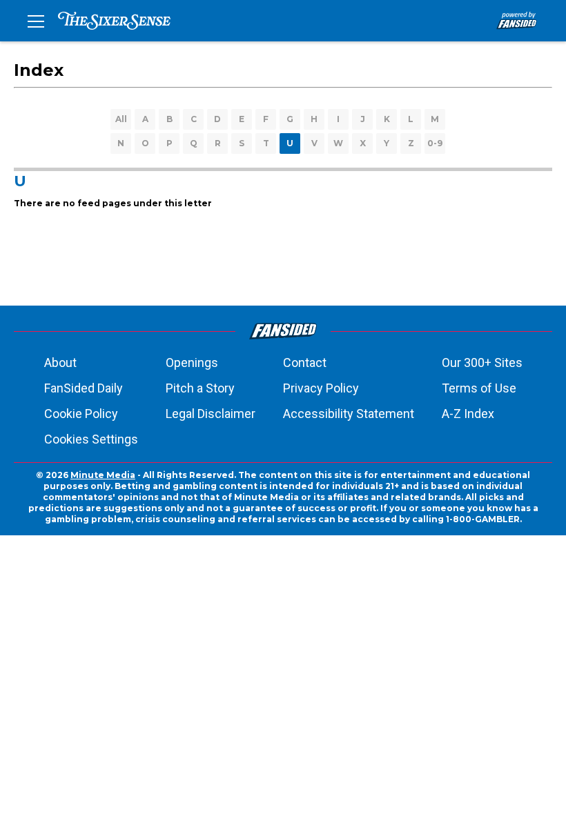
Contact (304, 362)
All (121, 119)
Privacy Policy (321, 388)
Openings (192, 362)
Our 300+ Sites (482, 362)
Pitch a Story (200, 388)
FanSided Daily (83, 388)
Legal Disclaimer (210, 413)
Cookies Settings (91, 439)
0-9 (434, 143)
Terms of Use (479, 388)
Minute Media (102, 475)
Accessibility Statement (348, 413)
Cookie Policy (81, 413)
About (60, 362)
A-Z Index (468, 413)
